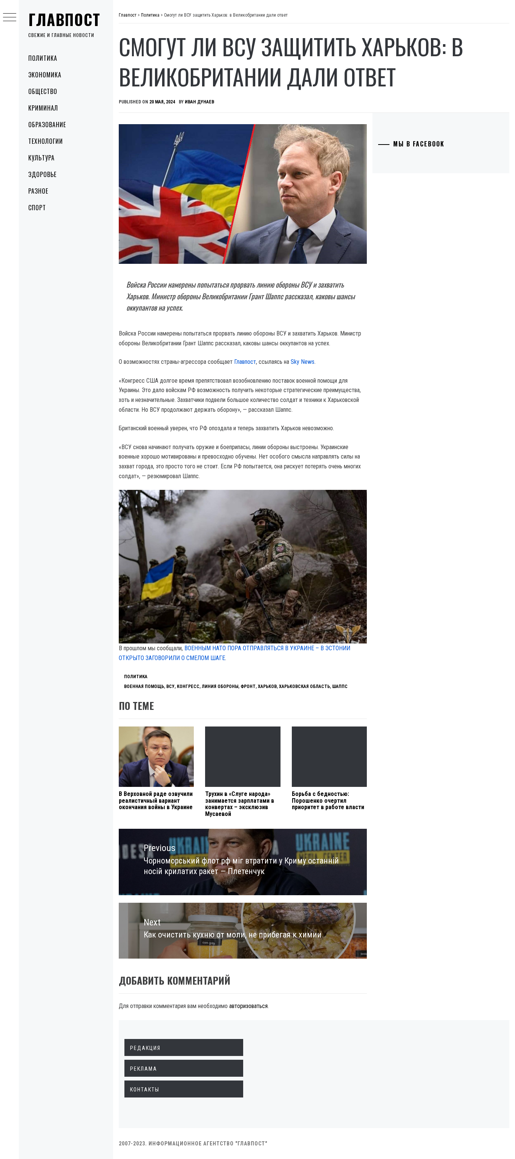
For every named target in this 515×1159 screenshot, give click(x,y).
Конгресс (188, 686)
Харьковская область (304, 686)
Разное (38, 190)
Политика (42, 58)
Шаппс (340, 686)
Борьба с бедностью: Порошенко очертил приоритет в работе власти (328, 800)
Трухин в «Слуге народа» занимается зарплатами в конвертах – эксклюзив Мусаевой (239, 803)
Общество (42, 91)
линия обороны (220, 686)
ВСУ (170, 686)
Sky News (302, 361)
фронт (248, 686)
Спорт (37, 207)
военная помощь (144, 686)
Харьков (267, 686)
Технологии (45, 141)
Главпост (64, 19)
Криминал (43, 107)
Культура (41, 157)
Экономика (44, 74)
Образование (47, 124)
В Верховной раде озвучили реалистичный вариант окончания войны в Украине (156, 800)
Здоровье (42, 174)
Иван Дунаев (199, 102)
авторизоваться (248, 1006)
